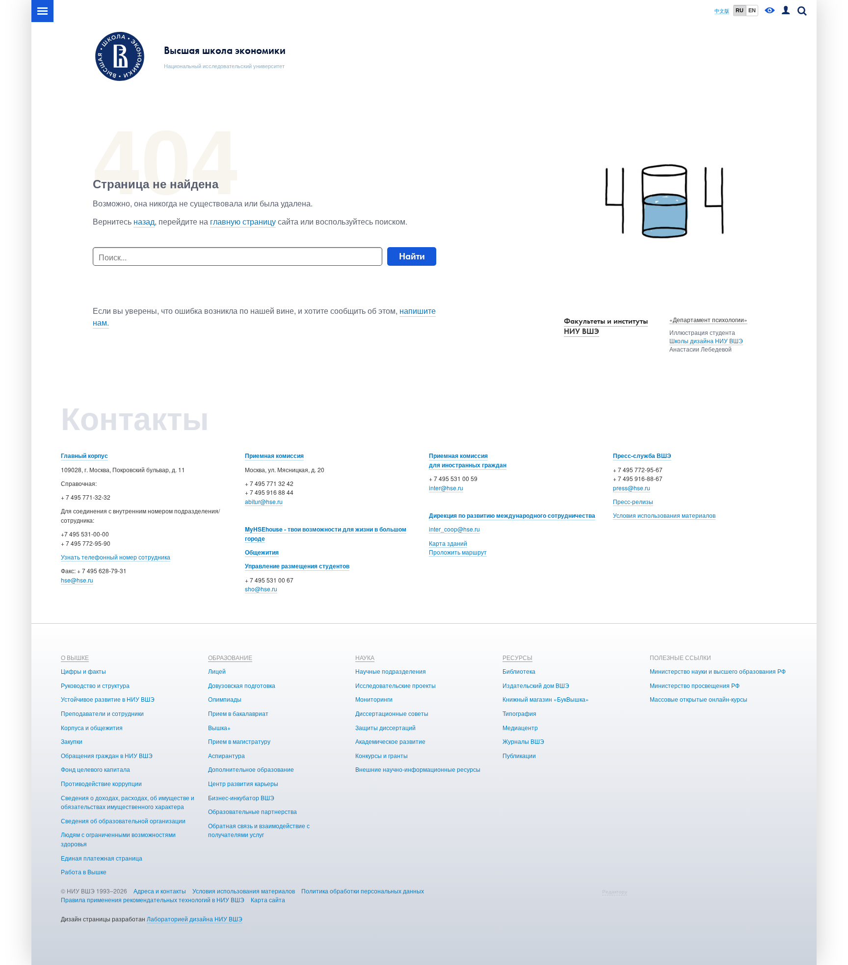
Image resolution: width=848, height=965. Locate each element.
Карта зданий (448, 543)
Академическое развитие (390, 741)
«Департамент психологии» (708, 319)
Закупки (71, 741)
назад (144, 221)
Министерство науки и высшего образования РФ (718, 671)
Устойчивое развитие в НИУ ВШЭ (108, 699)
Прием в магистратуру (239, 741)
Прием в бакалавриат (238, 713)
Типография (519, 713)
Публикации (519, 755)
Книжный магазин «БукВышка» (546, 699)
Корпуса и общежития (92, 727)
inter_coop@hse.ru (454, 529)
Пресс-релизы (633, 501)
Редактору (614, 891)
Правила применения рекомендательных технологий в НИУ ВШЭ (152, 899)
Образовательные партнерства (252, 811)
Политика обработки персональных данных (362, 891)
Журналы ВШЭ (523, 741)
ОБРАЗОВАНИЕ (230, 657)
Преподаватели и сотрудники (102, 713)
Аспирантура (226, 755)
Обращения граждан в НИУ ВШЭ (107, 755)
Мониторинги (374, 699)
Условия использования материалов (664, 515)
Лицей (217, 671)
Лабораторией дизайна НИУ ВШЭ (194, 918)
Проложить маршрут (458, 552)
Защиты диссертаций (385, 727)
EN (752, 10)
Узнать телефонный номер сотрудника (115, 557)
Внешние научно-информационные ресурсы (417, 769)
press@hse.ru (631, 487)
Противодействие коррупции (101, 783)
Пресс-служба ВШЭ (642, 455)
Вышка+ (219, 727)
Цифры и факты (83, 671)
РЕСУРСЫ (517, 657)
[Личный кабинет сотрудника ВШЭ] (785, 11)
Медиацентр (520, 727)
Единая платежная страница (101, 858)
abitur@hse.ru (264, 501)
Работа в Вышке (83, 871)
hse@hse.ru (77, 580)
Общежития (262, 552)
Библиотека (519, 671)
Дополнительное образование (251, 769)
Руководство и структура (95, 685)
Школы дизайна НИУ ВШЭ (706, 340)
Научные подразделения (390, 671)
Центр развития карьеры (243, 783)
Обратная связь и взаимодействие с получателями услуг (259, 830)
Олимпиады (224, 699)
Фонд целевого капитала (95, 769)
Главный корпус (84, 455)
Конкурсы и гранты (381, 755)
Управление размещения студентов (297, 565)
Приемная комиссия (274, 455)
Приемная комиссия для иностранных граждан (467, 460)
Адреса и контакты (159, 891)
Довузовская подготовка (241, 685)
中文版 (722, 11)
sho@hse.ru (261, 588)
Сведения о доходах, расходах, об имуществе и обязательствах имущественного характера (127, 802)
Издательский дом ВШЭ (536, 685)
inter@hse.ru (446, 487)
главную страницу (243, 221)
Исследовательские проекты (395, 685)
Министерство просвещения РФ (695, 685)
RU (739, 10)
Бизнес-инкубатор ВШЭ (241, 797)
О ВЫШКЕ (75, 657)
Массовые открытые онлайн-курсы (698, 699)
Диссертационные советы (391, 713)
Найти (412, 256)
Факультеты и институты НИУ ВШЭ (606, 326)
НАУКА (364, 657)
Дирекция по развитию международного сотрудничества (512, 515)
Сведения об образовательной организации (123, 820)
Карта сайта (268, 899)
